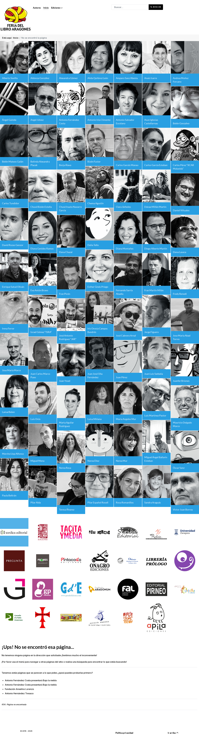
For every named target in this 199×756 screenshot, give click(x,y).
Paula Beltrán (9, 495)
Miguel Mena (37, 460)
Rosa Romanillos (125, 502)
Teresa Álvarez (66, 509)
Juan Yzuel (64, 380)
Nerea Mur (121, 460)
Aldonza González (39, 78)
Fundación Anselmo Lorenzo (19, 689)
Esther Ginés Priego (97, 286)
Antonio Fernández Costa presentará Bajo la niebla (31, 680)
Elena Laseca (179, 252)
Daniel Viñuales (181, 210)
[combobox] (130, 7)
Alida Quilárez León (97, 78)
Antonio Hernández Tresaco (19, 693)
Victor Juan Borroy (183, 509)
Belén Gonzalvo (181, 123)
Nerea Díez (93, 460)
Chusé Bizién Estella (41, 206)
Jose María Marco (11, 370)
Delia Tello (93, 245)
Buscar (156, 7)
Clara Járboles (123, 206)
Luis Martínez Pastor (155, 415)
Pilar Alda (35, 502)
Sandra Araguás (152, 502)
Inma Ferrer (8, 328)
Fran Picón (64, 293)
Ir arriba (172, 733)
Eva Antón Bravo (39, 290)
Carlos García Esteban (155, 165)
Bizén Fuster (94, 161)
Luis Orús (35, 419)
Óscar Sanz (179, 467)
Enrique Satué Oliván (13, 286)
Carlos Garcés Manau (127, 165)
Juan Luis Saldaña (153, 373)
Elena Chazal (65, 252)
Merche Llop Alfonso (13, 453)
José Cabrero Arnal (126, 335)
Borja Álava (65, 165)
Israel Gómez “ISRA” (41, 332)
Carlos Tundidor (10, 203)
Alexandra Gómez (68, 78)
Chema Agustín (95, 203)
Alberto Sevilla (10, 78)
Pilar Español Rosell (97, 502)
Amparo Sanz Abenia (127, 78)
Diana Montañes (124, 248)
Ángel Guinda (9, 119)
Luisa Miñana (94, 419)
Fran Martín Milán (154, 290)
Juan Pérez (121, 377)
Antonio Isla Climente (98, 119)
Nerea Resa (65, 467)
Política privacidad (124, 733)
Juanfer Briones (181, 380)
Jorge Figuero (151, 332)
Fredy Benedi (180, 293)
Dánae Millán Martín (155, 206)
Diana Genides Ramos (42, 248)
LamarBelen (8, 412)
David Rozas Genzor (12, 245)
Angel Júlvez (37, 119)
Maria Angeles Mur (126, 419)
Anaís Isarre (150, 78)
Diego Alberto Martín (155, 248)
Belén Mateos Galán (12, 161)
